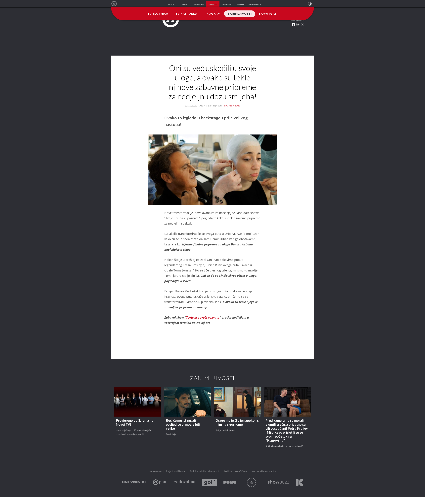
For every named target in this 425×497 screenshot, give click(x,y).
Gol (209, 482)
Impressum (155, 471)
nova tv (213, 4)
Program (212, 13)
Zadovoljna (185, 482)
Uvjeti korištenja (175, 471)
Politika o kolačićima (235, 471)
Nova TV (115, 3)
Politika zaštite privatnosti (204, 471)
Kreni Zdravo (299, 482)
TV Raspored (186, 13)
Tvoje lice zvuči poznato (202, 317)
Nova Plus (160, 482)
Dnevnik (134, 482)
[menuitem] (310, 4)
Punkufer (252, 482)
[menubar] (310, 3)
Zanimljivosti (240, 13)
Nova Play (268, 13)
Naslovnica (158, 13)
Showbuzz (278, 482)
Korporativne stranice (264, 471)
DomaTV (229, 482)
